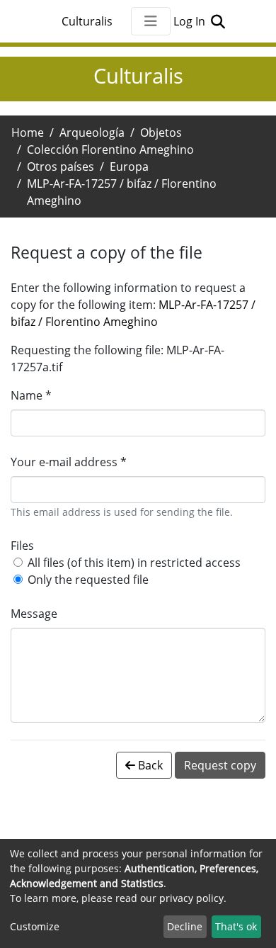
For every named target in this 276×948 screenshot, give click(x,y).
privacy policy (191, 898)
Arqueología (92, 132)
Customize (34, 926)
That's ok (236, 926)
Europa (129, 166)
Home (27, 132)
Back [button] (149, 765)
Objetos (161, 132)
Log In (190, 21)
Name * (31, 395)
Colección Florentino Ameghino (110, 149)
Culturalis (87, 21)
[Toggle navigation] (151, 21)
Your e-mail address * (69, 462)
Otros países (60, 166)
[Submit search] (217, 21)
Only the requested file (88, 579)
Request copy (220, 765)
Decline (184, 926)
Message (34, 613)
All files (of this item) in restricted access (134, 562)
